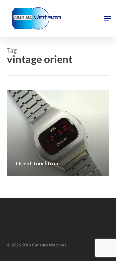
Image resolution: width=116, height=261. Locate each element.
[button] (107, 18)
